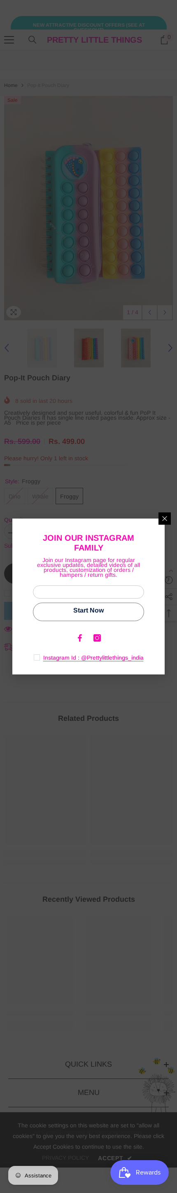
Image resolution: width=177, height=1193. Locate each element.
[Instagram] (97, 638)
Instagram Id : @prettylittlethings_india (93, 657)
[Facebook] (79, 638)
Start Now (88, 610)
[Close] (164, 518)
